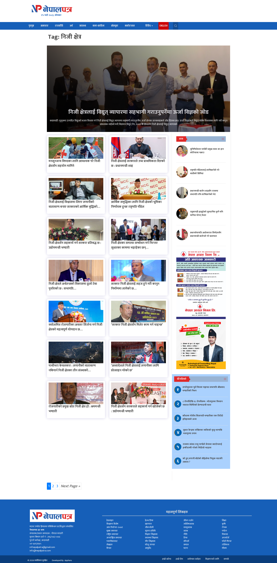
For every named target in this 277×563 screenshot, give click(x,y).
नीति (185, 534)
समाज (186, 545)
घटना (186, 548)
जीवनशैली (149, 527)
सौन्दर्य (186, 541)
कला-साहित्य (98, 26)
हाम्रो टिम (179, 559)
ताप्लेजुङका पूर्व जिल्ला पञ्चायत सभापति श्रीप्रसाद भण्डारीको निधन (204, 389)
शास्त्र (186, 531)
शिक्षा (224, 520)
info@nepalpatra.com (40, 551)
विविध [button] (148, 26)
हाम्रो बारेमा (166, 559)
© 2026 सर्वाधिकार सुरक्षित (37, 560)
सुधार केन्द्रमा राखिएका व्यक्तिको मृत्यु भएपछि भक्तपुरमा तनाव (202, 431)
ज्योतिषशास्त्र (189, 524)
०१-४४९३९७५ (35, 544)
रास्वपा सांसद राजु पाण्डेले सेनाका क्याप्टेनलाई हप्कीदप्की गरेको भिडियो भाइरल (202, 446)
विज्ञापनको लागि (212, 559)
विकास (225, 534)
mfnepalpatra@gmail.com (42, 547)
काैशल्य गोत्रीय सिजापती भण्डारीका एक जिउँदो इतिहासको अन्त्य (203, 417)
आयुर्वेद (148, 548)
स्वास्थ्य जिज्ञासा (151, 538)
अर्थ (71, 26)
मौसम (224, 548)
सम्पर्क (226, 559)
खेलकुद (114, 26)
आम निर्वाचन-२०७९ (114, 527)
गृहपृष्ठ (31, 26)
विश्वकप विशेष (112, 524)
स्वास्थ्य (82, 26)
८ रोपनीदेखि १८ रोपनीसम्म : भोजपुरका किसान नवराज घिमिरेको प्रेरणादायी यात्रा (203, 403)
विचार (108, 548)
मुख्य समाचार (112, 531)
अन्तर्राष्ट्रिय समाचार (114, 538)
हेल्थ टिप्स (149, 520)
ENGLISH (163, 26)
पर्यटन (224, 531)
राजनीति (59, 26)
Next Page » (70, 486)
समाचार (44, 26)
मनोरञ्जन (130, 26)
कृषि (224, 524)
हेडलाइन (109, 520)
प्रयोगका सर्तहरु (194, 559)
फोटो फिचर (227, 541)
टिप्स (185, 538)
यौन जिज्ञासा (150, 541)
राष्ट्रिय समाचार (112, 534)
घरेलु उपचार (150, 545)
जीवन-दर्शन (188, 520)
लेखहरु (109, 545)
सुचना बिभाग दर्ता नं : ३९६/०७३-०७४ (45, 537)
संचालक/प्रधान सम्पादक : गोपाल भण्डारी (46, 533)
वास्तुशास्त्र (188, 527)
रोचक (224, 527)
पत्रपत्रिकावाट (111, 541)
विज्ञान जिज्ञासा (151, 534)
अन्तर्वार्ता (225, 538)
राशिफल (225, 545)
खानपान (148, 524)
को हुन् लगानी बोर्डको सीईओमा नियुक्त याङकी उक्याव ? (202, 460)
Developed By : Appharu (62, 560)
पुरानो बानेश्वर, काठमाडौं (39, 540)
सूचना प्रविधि (150, 531)
